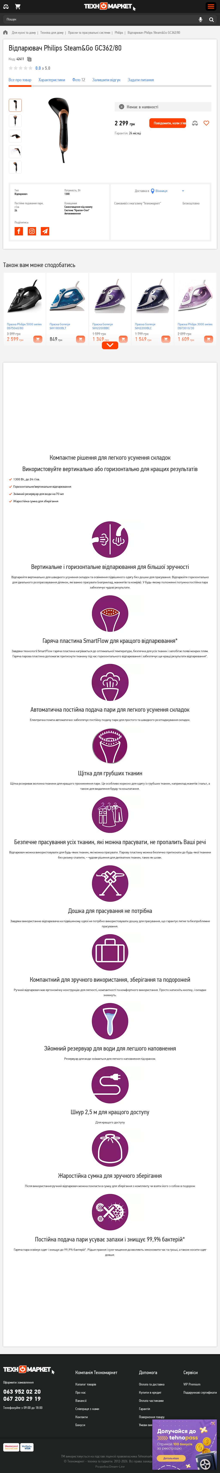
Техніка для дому (52, 32)
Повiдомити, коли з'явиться (170, 123)
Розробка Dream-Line (110, 1466)
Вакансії (80, 1400)
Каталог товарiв (85, 1384)
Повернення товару (152, 1417)
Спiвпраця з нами (87, 1409)
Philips (119, 32)
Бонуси (80, 1425)
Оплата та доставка (151, 1384)
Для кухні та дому (24, 32)
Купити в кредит (150, 1392)
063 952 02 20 (22, 1392)
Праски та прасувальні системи (89, 32)
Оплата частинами (151, 1400)
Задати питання (141, 79)
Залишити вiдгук (106, 79)
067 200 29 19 (22, 1399)
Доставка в (142, 191)
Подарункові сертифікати (200, 1392)
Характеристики (52, 79)
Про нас (80, 1392)
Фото (78, 79)
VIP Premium (191, 1384)
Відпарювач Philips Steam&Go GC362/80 (154, 32)
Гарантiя (144, 1409)
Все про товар (20, 79)
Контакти (81, 1417)
